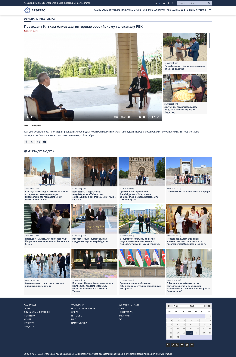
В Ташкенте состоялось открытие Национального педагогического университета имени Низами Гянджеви (140, 241)
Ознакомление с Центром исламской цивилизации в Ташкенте (44, 284)
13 (197, 324)
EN (164, 3)
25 (184, 333)
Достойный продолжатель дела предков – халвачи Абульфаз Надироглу (180, 109)
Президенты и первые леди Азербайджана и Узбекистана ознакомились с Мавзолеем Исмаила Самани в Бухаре (139, 195)
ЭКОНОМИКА (173, 10)
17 (178, 329)
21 (204, 329)
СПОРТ (74, 312)
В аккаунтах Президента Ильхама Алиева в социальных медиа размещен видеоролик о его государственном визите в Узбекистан (47, 195)
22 (210, 329)
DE (169, 3)
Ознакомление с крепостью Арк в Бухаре (188, 191)
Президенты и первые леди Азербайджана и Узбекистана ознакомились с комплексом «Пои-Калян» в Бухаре (94, 195)
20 (197, 329)
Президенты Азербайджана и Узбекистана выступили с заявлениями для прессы (140, 286)
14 (204, 324)
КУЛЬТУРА (148, 10)
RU (160, 3)
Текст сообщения (32, 125)
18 (184, 329)
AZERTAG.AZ (30, 305)
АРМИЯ (137, 10)
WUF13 (184, 10)
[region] (186, 73)
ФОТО (27, 308)
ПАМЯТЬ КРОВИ (79, 323)
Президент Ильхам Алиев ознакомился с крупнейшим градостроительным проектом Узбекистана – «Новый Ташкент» (93, 287)
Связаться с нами (129, 305)
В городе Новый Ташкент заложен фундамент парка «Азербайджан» (90, 240)
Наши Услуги (126, 312)
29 (210, 333)
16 (171, 329)
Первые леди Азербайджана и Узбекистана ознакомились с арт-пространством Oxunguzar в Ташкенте (186, 241)
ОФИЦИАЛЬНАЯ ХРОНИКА (107, 10)
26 (191, 333)
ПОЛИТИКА (127, 10)
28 (204, 333)
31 (178, 337)
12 (191, 324)
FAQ (120, 319)
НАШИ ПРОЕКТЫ (197, 10)
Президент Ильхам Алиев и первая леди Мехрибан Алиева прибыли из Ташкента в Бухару (47, 241)
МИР (73, 319)
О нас (122, 308)
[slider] (71, 117)
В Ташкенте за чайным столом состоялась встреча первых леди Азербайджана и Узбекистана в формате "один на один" (188, 287)
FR (172, 3)
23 (171, 333)
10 (178, 324)
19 (191, 329)
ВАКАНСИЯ (124, 316)
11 (184, 324)
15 (210, 324)
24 (178, 333)
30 (171, 337)
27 (197, 333)
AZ (156, 3)
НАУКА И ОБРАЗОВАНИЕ (83, 308)
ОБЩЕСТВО (159, 10)
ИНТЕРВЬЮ (76, 316)
